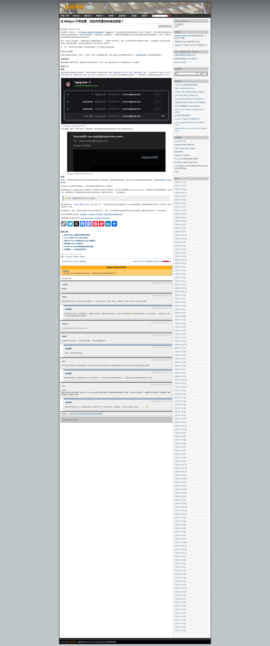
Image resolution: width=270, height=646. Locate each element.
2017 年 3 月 (179, 412)
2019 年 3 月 (179, 334)
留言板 (134, 16)
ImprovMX (69, 256)
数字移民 (178, 162)
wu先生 (65, 284)
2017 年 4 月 (179, 408)
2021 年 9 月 (179, 267)
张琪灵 (64, 336)
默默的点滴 (179, 145)
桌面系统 (122, 16)
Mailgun (82, 256)
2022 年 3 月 (179, 249)
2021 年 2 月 (179, 281)
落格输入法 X (179, 45)
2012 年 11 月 (179, 592)
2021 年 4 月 (179, 274)
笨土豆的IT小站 (180, 141)
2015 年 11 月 (179, 468)
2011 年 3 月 (179, 630)
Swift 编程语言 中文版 (182, 166)
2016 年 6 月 (179, 443)
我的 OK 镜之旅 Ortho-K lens (185, 88)
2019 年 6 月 (179, 323)
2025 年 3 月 (179, 203)
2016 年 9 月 (179, 433)
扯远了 (177, 172)
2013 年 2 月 (179, 581)
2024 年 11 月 (179, 217)
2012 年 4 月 (179, 609)
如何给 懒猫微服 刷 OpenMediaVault (187, 106)
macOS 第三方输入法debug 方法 (186, 95)
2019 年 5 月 (179, 327)
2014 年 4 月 (179, 532)
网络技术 (99, 16)
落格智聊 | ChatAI (181, 41)
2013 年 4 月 (179, 574)
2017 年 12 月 (179, 380)
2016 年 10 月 (179, 429)
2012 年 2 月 (179, 616)
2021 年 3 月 (179, 277)
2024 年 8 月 (179, 221)
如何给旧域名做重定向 (183, 115)
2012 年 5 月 (179, 606)
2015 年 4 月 (179, 493)
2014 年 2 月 (179, 539)
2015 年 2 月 (179, 500)
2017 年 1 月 (179, 419)
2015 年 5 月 (179, 489)
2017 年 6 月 (179, 401)
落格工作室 (65, 16)
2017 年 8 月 (179, 394)
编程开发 (87, 16)
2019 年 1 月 (179, 337)
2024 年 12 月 (179, 214)
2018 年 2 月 (179, 373)
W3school (178, 159)
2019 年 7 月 (179, 320)
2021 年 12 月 (179, 260)
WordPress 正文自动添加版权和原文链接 (78, 246)
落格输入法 (179, 155)
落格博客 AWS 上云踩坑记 (73, 243)
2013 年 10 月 (179, 553)
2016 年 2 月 (179, 457)
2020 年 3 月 (179, 309)
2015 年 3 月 (179, 496)
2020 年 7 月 (179, 295)
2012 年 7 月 (179, 602)
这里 (76, 190)
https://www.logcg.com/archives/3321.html (95, 218)
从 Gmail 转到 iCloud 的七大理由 (76, 238)
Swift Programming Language (185, 148)
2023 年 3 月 (179, 228)
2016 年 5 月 (179, 447)
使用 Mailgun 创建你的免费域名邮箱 (91, 32)
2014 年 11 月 (179, 510)
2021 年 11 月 (179, 263)
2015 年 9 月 (179, 475)
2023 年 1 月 (179, 232)
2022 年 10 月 (179, 239)
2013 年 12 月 (179, 546)
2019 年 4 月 (179, 330)
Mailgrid (76, 256)
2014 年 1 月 (179, 542)
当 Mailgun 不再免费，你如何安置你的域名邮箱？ (92, 21)
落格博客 (74, 7)
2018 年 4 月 (179, 366)
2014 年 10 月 (179, 514)
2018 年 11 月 (179, 341)
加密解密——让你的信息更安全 (75, 249)
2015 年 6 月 (179, 486)
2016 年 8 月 (179, 436)
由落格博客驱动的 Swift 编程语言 (186, 59)
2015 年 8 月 (179, 479)
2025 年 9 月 (179, 196)
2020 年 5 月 (179, 302)
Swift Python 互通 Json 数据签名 (75, 261)
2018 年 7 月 (179, 355)
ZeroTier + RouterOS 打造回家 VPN (187, 119)
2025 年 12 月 (179, 189)
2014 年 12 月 (179, 507)
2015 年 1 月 (179, 503)
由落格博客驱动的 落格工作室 (184, 55)
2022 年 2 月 (179, 253)
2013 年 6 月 (179, 567)
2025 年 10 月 (179, 193)
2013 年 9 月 (179, 556)
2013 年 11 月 (179, 549)
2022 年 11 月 (179, 235)
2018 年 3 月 (179, 369)
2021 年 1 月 (179, 284)
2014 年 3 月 (179, 535)
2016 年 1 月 (179, 461)
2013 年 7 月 (179, 563)
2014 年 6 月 (179, 525)
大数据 (110, 16)
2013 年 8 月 (179, 560)
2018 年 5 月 (179, 362)
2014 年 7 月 (179, 521)
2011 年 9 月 (179, 623)
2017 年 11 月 (179, 383)
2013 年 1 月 (179, 585)
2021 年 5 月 (179, 270)
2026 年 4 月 (179, 186)
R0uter (66, 271)
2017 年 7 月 (179, 397)
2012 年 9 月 (179, 595)
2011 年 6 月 (179, 627)
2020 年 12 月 (179, 288)
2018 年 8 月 (179, 352)
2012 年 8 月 (179, 599)
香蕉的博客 (179, 152)
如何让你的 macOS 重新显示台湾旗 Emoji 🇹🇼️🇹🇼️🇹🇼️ (151, 261)
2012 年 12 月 (179, 588)
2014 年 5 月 (179, 528)
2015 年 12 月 (179, 465)
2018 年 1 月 (179, 376)
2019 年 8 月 (179, 316)
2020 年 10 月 (179, 291)
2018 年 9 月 (179, 348)
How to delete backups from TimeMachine (189, 99)
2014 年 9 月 (179, 517)
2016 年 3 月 (179, 454)
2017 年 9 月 (179, 390)
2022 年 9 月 (179, 242)
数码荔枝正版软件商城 (183, 36)
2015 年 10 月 (179, 472)
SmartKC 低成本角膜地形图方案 (186, 85)
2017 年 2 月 (179, 415)
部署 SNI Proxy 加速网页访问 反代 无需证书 (79, 241)
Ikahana (65, 324)
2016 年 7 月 (179, 440)
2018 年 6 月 (179, 359)
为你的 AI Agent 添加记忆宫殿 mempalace (189, 92)
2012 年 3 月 (179, 613)
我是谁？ (145, 16)
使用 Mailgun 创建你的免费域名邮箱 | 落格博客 (86, 414)
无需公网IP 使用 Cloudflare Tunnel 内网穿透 (190, 102)
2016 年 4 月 (179, 450)
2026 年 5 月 (179, 182)
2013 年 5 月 (179, 570)
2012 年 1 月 (179, 620)
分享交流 (75, 16)
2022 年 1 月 (179, 256)
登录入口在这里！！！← (183, 62)
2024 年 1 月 (179, 224)
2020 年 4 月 (179, 306)
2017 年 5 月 (179, 404)
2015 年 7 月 (179, 482)
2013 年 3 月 (179, 578)
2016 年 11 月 (179, 426)
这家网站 (139, 55)
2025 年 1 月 (179, 210)
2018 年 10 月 (179, 345)
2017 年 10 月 (179, 387)
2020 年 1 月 (179, 313)
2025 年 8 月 (179, 200)
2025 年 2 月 (179, 207)
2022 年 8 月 (179, 246)
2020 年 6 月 (179, 299)
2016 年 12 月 (179, 422)
